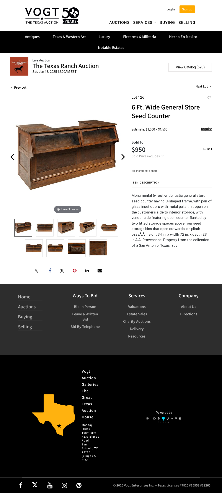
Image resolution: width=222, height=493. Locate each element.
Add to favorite (209, 97)
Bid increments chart (144, 170)
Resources (136, 336)
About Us (188, 306)
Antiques (32, 36)
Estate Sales (137, 313)
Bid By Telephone (85, 326)
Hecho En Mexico (183, 36)
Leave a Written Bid (85, 316)
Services (142, 22)
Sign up (187, 9)
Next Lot (202, 86)
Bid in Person (85, 306)
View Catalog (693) (190, 67)
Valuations (137, 306)
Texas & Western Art (69, 36)
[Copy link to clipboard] (36, 270)
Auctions (119, 22)
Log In (171, 9)
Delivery (137, 328)
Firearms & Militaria (139, 36)
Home (24, 296)
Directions (188, 313)
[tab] (146, 184)
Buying (167, 22)
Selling (186, 22)
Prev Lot (19, 87)
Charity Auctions (137, 321)
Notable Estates (111, 47)
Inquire (206, 128)
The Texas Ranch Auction (66, 65)
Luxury (104, 36)
